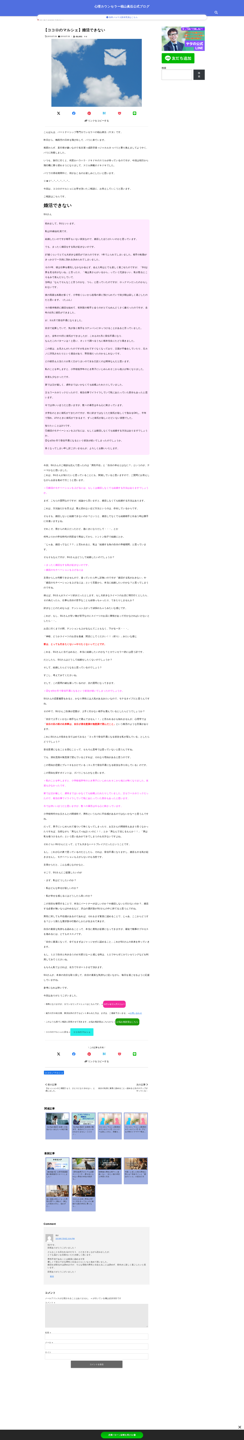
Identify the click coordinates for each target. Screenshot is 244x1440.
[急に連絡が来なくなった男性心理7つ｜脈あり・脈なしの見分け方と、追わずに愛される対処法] (57, 1191)
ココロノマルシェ (54, 1072)
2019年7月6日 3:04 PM (65, 1238)
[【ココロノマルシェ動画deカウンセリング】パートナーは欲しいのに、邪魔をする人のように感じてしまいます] (109, 1120)
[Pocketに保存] (119, 113)
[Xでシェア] (58, 1053)
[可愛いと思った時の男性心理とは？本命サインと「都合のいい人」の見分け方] (136, 1164)
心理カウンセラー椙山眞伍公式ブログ (122, 6)
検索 (164, 67)
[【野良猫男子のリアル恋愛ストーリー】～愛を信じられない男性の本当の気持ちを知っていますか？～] (83, 1165)
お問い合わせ (136, 1013)
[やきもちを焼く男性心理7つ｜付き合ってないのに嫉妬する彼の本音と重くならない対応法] (83, 1191)
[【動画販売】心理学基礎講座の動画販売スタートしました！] (57, 1164)
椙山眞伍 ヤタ (81, 36)
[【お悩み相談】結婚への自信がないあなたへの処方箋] (57, 1120)
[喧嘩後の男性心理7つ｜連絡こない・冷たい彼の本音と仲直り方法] (109, 1164)
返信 (52, 1276)
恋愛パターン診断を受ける (120, 1435)
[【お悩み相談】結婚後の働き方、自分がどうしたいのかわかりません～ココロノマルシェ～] (83, 1119)
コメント (50, 1302)
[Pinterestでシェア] (89, 113)
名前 (48, 1332)
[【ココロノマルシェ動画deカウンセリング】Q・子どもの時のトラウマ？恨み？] (136, 1120)
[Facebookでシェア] (74, 113)
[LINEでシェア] (134, 113)
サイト (48, 1352)
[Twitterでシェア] (58, 113)
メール (49, 1342)
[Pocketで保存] (119, 1053)
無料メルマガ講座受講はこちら (123, 17)
